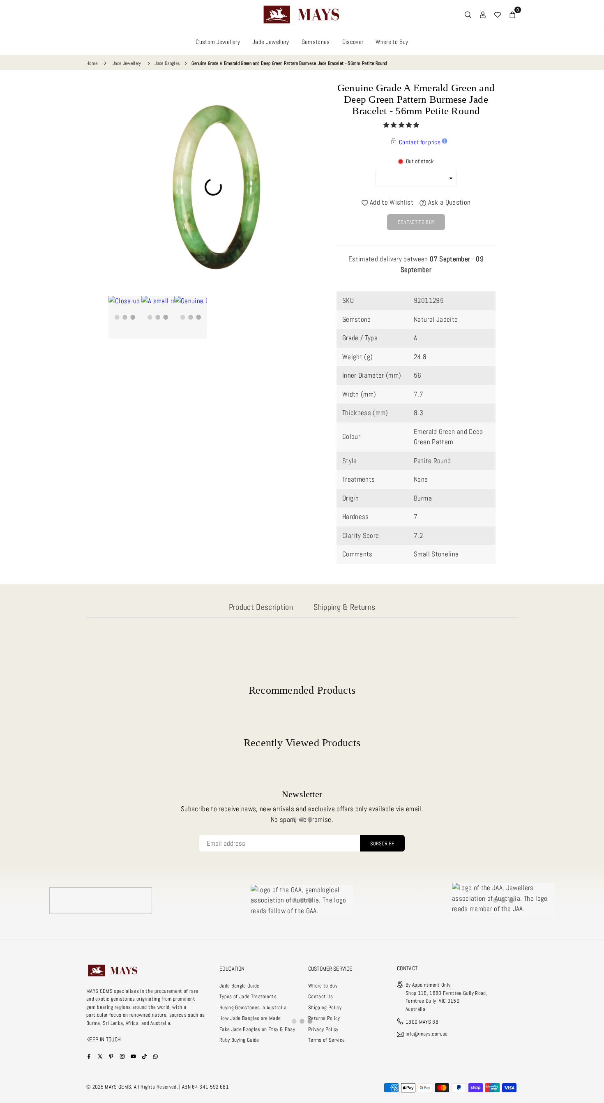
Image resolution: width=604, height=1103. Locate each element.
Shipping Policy (324, 1007)
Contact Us (320, 996)
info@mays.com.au (426, 1034)
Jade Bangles (167, 63)
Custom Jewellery (218, 42)
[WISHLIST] (497, 14)
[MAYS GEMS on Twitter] (100, 1055)
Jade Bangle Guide (239, 985)
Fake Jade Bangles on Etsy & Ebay (257, 1029)
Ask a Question (448, 202)
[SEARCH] (468, 14)
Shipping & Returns (344, 607)
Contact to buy (416, 222)
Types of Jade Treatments (248, 996)
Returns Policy (324, 1018)
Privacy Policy (323, 1029)
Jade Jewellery (270, 42)
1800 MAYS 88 (422, 1021)
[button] (402, 125)
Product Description (261, 607)
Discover (353, 42)
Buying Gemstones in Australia (252, 1007)
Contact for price (419, 142)
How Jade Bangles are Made (250, 1018)
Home (91, 63)
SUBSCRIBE (382, 843)
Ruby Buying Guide (239, 1039)
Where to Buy (392, 42)
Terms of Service (326, 1039)
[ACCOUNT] (482, 14)
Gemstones (316, 42)
